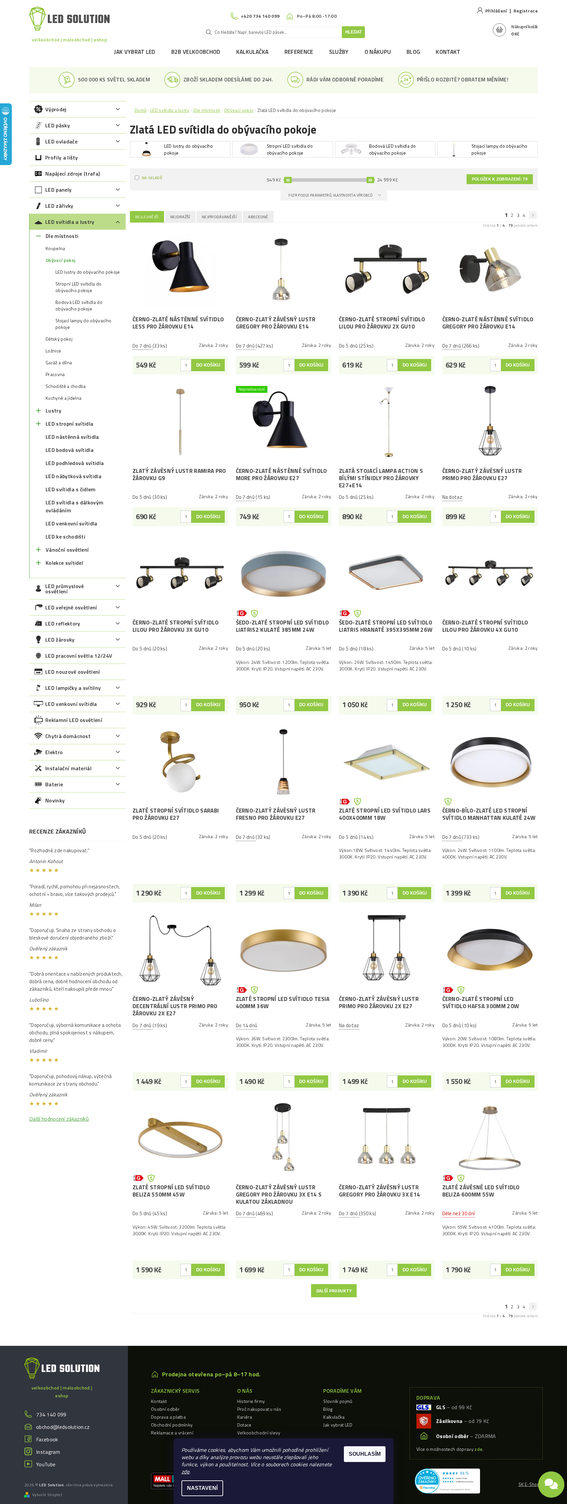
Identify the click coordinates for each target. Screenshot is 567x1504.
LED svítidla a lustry (69, 222)
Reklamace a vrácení (172, 1432)
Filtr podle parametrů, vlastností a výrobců (330, 195)
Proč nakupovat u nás (259, 1409)
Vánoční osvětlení (67, 550)
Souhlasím (365, 1454)
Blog (413, 52)
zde (185, 1471)
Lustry (53, 410)
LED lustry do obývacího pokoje (87, 272)
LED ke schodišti (65, 536)
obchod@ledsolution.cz (63, 1427)
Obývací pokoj (60, 260)
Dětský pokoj (59, 339)
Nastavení (202, 1488)
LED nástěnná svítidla (72, 437)
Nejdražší (180, 217)
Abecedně (258, 217)
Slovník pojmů (337, 1401)
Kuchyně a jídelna (63, 398)
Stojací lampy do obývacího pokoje (83, 323)
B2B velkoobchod (195, 52)
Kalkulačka (252, 52)
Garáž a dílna (59, 362)
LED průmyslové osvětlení (64, 588)
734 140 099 (51, 1414)
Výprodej (56, 109)
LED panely (58, 190)
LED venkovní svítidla (71, 523)
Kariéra (244, 1416)
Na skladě (152, 178)
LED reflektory (62, 623)
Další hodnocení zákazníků (59, 1119)
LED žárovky (60, 640)
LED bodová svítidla (70, 450)
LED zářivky (59, 206)
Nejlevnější (147, 217)
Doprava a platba (168, 1416)
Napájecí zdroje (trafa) (72, 174)
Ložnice (53, 351)
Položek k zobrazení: (500, 179)
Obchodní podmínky (172, 1424)
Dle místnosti (62, 236)
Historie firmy (251, 1401)
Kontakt (448, 52)
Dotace (244, 1424)
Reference (298, 52)
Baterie (54, 784)
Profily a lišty (61, 157)
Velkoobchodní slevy (259, 1432)
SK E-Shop (528, 1484)
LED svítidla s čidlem (71, 489)
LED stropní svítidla (69, 424)
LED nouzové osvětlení (72, 672)
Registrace (526, 10)
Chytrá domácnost (68, 736)
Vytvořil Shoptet (47, 1494)
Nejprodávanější (219, 217)
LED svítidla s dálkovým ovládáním (74, 506)
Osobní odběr (165, 1409)
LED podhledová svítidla (75, 463)
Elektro (54, 752)
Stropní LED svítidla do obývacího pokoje (78, 287)
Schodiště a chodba (66, 386)
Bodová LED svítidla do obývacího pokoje (78, 305)
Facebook (47, 1439)
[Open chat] (551, 1482)
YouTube (45, 1464)
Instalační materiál (68, 768)
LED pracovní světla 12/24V (78, 656)
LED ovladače (61, 141)
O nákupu (378, 52)
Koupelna (55, 248)
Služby (339, 52)
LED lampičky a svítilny (73, 688)
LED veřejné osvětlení (71, 607)
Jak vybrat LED (134, 52)
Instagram (48, 1452)
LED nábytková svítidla (73, 476)
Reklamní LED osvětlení (73, 720)
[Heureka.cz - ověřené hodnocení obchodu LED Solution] (447, 1480)
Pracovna (55, 374)
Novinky (55, 800)
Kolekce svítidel (64, 563)
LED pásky (57, 125)
